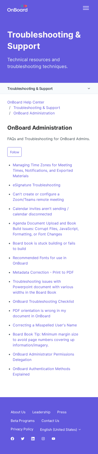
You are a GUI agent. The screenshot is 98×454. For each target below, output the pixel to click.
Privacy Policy (22, 429)
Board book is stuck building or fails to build (44, 246)
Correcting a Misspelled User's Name (45, 325)
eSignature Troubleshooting (36, 185)
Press (62, 412)
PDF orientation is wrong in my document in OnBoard (39, 313)
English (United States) (59, 429)
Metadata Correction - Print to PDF (43, 272)
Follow (14, 152)
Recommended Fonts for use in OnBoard (39, 260)
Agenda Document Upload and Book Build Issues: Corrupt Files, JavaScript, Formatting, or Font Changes (46, 228)
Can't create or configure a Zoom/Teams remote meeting (38, 197)
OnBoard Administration (34, 113)
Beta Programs (23, 421)
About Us (18, 412)
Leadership (41, 412)
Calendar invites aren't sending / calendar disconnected (41, 211)
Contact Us (50, 421)
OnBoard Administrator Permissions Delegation (43, 357)
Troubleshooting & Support (30, 88)
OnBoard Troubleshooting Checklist (43, 301)
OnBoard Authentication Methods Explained (41, 371)
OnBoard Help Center (25, 102)
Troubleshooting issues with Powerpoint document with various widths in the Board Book (43, 287)
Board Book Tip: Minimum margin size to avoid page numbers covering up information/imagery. (45, 339)
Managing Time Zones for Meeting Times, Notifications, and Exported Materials (43, 170)
